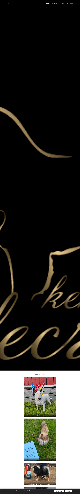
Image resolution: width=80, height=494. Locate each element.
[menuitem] (48, 4)
